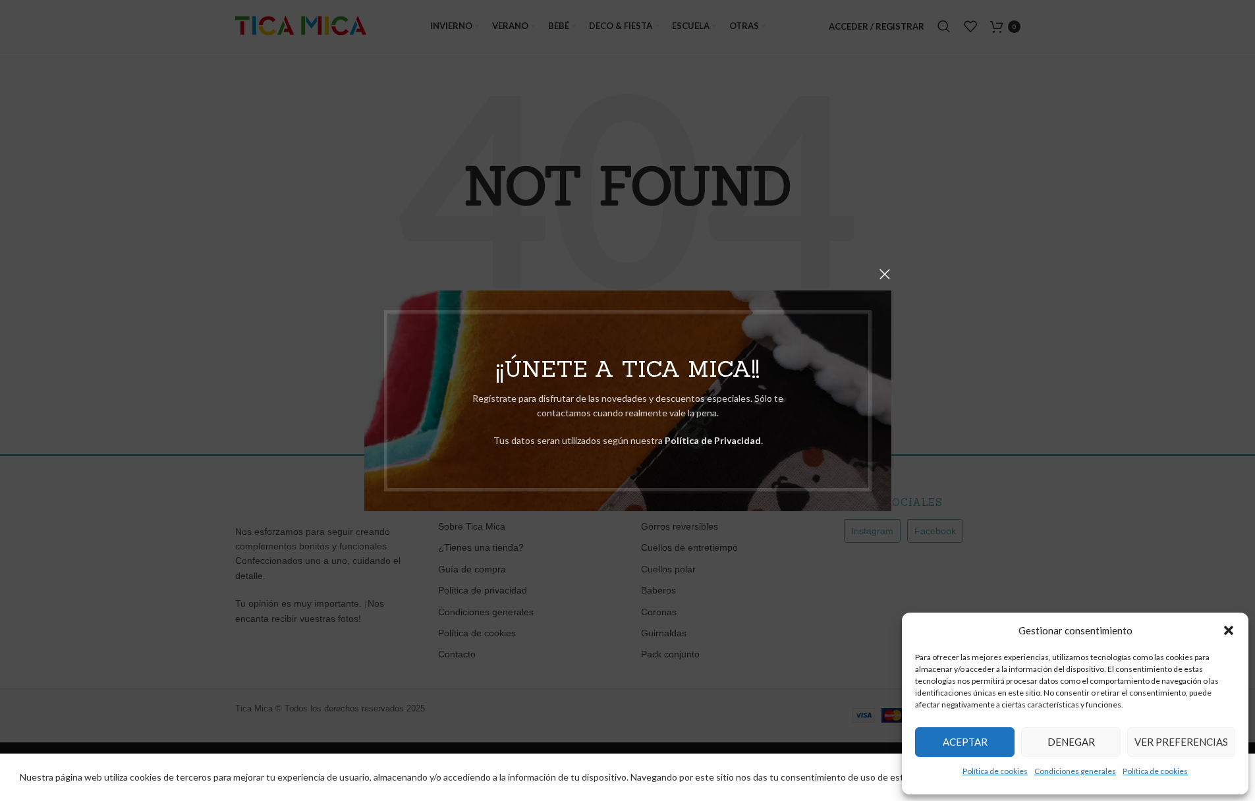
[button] (1228, 630)
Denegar (1071, 742)
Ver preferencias (1181, 742)
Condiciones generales (1075, 771)
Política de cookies (995, 771)
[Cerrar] (884, 274)
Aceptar (965, 742)
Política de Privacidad (712, 440)
